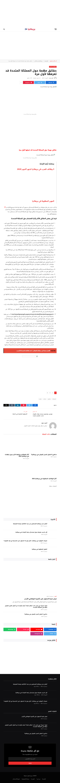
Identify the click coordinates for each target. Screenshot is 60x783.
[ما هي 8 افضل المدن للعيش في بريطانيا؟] (44, 444)
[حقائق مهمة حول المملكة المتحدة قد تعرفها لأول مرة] (30, 99)
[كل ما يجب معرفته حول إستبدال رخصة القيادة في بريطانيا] (53, 534)
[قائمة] (56, 29)
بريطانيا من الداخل (53, 66)
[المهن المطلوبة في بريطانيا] (53, 551)
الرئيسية (44, 779)
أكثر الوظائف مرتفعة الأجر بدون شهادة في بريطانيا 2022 (17, 455)
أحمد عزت (51, 78)
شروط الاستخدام (16, 779)
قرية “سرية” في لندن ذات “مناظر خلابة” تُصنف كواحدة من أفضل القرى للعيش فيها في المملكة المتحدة (26, 606)
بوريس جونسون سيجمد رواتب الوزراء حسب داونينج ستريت (42, 415)
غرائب (40, 399)
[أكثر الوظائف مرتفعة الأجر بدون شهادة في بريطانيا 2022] (16, 444)
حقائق (49, 399)
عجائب (44, 399)
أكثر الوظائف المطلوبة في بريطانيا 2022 (44, 479)
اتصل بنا (33, 779)
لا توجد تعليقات (36, 78)
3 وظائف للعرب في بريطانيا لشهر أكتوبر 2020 (35, 169)
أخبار (56, 596)
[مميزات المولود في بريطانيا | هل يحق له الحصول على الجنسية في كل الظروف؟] (53, 543)
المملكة (54, 399)
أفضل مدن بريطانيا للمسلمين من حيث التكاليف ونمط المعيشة (30, 524)
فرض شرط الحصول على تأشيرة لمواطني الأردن (40, 599)
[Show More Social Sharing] (21, 82)
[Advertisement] (30, 13)
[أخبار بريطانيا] (30, 29)
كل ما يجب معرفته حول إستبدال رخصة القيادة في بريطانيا (31, 532)
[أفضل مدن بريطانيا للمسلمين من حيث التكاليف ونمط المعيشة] (53, 526)
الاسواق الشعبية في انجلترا (20, 414)
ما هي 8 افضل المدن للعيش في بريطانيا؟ (44, 454)
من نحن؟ (38, 779)
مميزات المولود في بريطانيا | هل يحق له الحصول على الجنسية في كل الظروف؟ (25, 541)
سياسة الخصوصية (25, 779)
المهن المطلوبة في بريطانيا (43, 201)
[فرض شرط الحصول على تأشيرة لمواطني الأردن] (30, 578)
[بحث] (4, 29)
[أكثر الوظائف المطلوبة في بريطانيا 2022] (44, 469)
